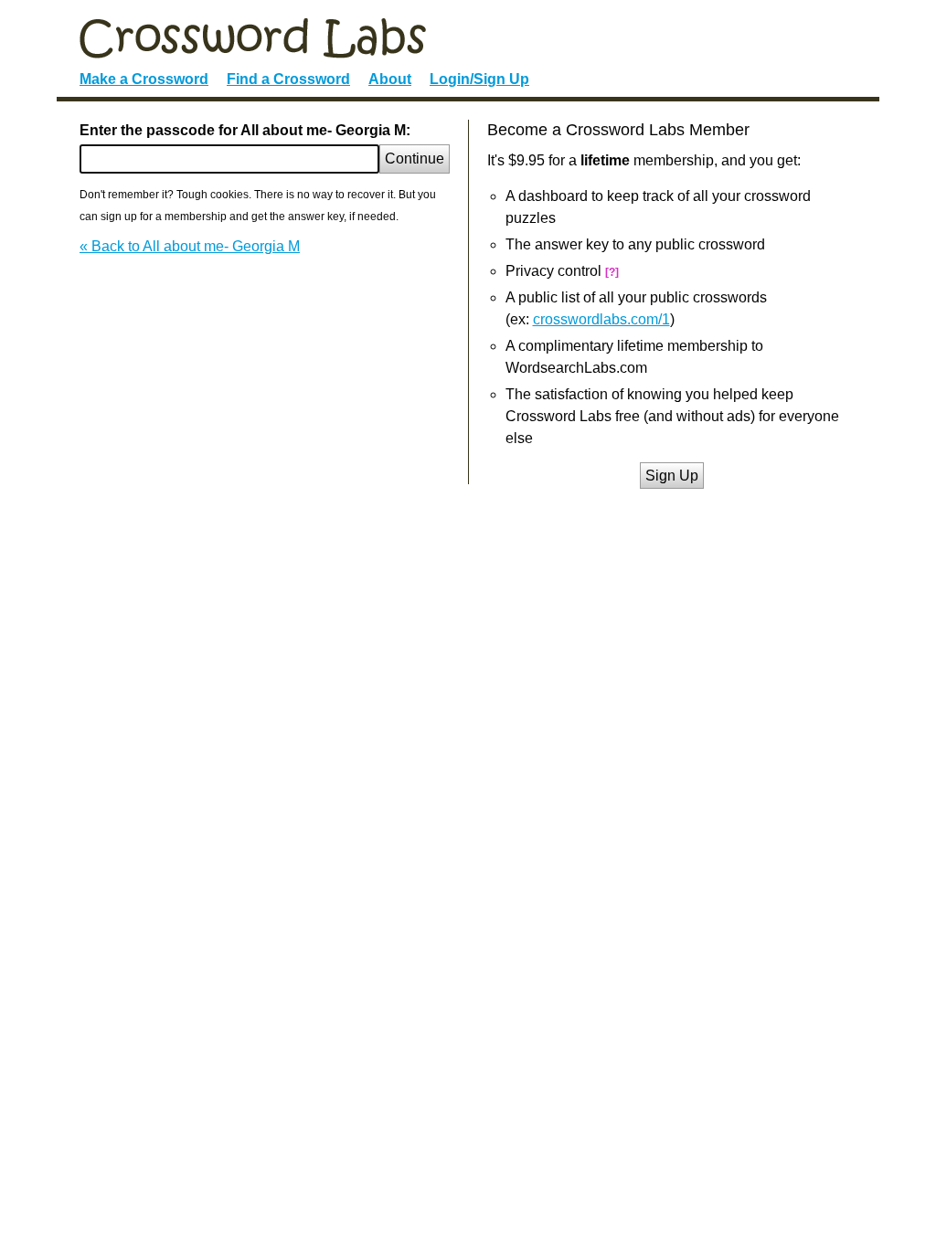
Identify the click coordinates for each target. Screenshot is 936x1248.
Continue (414, 158)
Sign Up (671, 475)
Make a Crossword (144, 79)
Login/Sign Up (479, 79)
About (389, 79)
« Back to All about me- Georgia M (190, 246)
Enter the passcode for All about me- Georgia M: (245, 130)
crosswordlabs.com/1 (601, 319)
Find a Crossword (288, 79)
